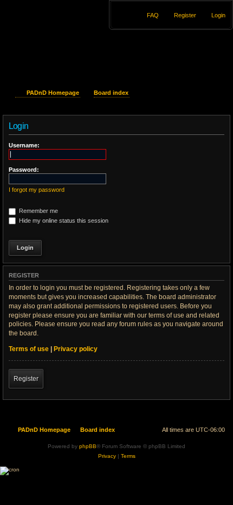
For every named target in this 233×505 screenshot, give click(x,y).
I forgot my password (36, 189)
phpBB (87, 446)
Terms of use (29, 349)
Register (26, 379)
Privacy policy (76, 349)
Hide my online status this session (62, 220)
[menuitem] (213, 15)
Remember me (37, 211)
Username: (24, 145)
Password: (24, 169)
